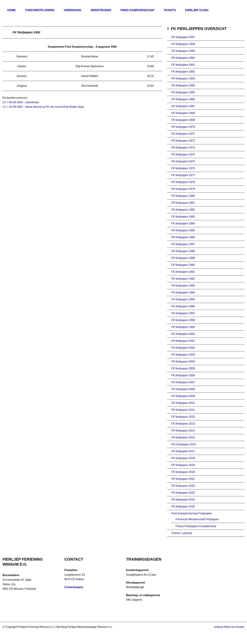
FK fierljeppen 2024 (183, 499)
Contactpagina (73, 587)
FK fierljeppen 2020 (183, 472)
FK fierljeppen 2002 (183, 347)
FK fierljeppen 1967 (183, 106)
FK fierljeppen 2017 (183, 451)
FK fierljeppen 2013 (183, 423)
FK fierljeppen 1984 (183, 223)
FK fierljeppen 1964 (183, 85)
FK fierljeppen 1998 (183, 320)
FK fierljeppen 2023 (183, 492)
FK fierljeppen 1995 (183, 299)
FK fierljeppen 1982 (183, 209)
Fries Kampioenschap (137, 10)
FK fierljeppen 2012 (183, 416)
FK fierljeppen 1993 (183, 285)
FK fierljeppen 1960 (183, 57)
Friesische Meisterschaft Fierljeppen (197, 519)
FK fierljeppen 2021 (183, 478)
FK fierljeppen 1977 (183, 175)
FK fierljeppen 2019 (183, 465)
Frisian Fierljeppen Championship (196, 526)
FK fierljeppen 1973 (183, 147)
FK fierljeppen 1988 (183, 251)
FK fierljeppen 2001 (183, 340)
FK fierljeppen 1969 (183, 120)
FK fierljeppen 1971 (183, 133)
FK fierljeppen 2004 (183, 361)
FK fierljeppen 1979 (183, 189)
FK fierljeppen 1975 (183, 161)
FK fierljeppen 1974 (183, 154)
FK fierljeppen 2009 (183, 396)
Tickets (170, 10)
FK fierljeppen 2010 (183, 403)
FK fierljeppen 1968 (183, 113)
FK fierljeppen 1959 (183, 50)
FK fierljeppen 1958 (183, 44)
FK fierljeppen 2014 (183, 430)
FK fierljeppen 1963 (183, 78)
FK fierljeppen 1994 (183, 292)
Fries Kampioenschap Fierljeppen (191, 513)
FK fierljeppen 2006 (183, 375)
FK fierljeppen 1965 (183, 92)
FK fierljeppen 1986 (183, 237)
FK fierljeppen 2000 (183, 333)
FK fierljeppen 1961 (183, 64)
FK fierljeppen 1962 (183, 71)
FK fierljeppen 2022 (183, 485)
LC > (6, 106)
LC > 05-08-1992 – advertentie (21, 102)
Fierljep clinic (197, 10)
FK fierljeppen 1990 (183, 264)
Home (11, 10)
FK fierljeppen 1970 (183, 126)
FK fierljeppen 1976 (183, 168)
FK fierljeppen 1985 (183, 230)
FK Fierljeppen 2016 (183, 444)
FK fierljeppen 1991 (183, 271)
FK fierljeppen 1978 (183, 182)
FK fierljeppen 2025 (183, 506)
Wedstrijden (101, 10)
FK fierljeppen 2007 (183, 382)
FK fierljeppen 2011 (183, 409)
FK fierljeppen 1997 (183, 313)
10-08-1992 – (17, 106)
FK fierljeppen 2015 (183, 437)
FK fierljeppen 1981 (183, 202)
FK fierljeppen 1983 (183, 216)
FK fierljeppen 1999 (183, 327)
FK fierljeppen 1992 (183, 278)
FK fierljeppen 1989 (183, 258)
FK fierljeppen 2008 (183, 389)
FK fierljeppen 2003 (183, 354)
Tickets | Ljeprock (181, 533)
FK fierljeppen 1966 (183, 99)
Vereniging (72, 10)
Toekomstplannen (39, 10)
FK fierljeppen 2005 (183, 368)
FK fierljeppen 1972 (183, 140)
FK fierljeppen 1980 (183, 195)
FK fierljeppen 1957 (183, 37)
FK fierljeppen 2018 (183, 458)
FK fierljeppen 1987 (183, 244)
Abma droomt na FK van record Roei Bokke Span (54, 106)
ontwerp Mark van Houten (229, 626)
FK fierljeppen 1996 (183, 306)
